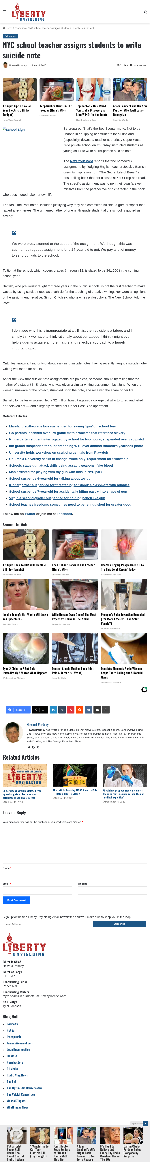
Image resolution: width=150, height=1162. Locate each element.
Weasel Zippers (16, 1100)
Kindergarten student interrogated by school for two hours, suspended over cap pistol (76, 439)
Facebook (64, 514)
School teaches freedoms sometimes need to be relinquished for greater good (70, 504)
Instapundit (14, 1036)
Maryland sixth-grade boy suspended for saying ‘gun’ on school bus (62, 426)
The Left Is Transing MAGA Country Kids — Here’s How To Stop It (75, 792)
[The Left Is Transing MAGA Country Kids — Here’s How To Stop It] (75, 775)
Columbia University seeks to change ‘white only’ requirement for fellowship (68, 459)
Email (7, 883)
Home (8, 28)
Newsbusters (15, 1062)
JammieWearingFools (20, 1043)
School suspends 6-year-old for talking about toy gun (51, 478)
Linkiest (12, 1056)
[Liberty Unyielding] (29, 12)
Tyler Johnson (12, 1006)
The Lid (11, 1081)
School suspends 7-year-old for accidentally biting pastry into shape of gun (68, 491)
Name (7, 868)
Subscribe (119, 923)
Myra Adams (11, 996)
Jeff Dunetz (27, 996)
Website (82, 883)
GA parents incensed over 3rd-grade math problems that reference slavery (67, 433)
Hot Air (11, 1030)
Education (20, 28)
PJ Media (12, 1068)
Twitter (30, 514)
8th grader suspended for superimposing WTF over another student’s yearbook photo (76, 446)
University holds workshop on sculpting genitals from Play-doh (58, 452)
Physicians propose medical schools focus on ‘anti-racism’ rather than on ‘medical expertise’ (123, 793)
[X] (37, 747)
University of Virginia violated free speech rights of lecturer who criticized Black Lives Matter (22, 794)
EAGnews (12, 1024)
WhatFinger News (18, 1107)
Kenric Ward (58, 996)
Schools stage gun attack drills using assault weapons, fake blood (61, 465)
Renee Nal (10, 986)
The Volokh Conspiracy (21, 1094)
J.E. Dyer (9, 976)
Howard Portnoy (18, 65)
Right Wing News (17, 1075)
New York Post (81, 161)
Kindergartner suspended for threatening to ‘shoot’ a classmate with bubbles (69, 485)
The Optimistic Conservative (24, 1088)
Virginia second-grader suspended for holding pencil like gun (57, 498)
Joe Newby (42, 996)
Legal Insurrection (18, 1049)
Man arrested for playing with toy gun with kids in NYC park (55, 472)
